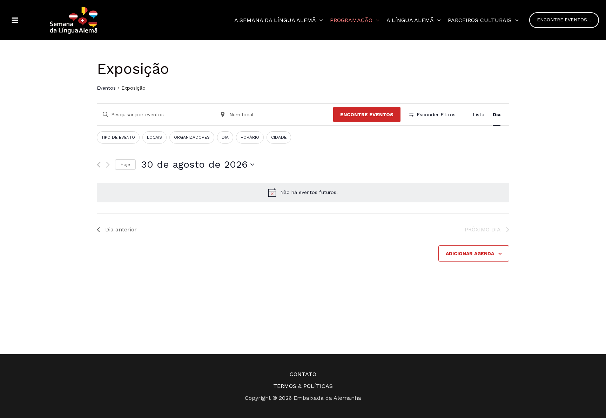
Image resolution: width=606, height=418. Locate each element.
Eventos (106, 88)
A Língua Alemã (410, 20)
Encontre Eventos (366, 114)
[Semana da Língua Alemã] (73, 19)
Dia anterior (121, 229)
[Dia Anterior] (99, 164)
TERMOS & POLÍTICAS (303, 386)
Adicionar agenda (470, 253)
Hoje (125, 164)
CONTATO (303, 374)
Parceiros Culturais (480, 20)
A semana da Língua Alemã (275, 20)
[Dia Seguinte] (108, 164)
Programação (351, 20)
